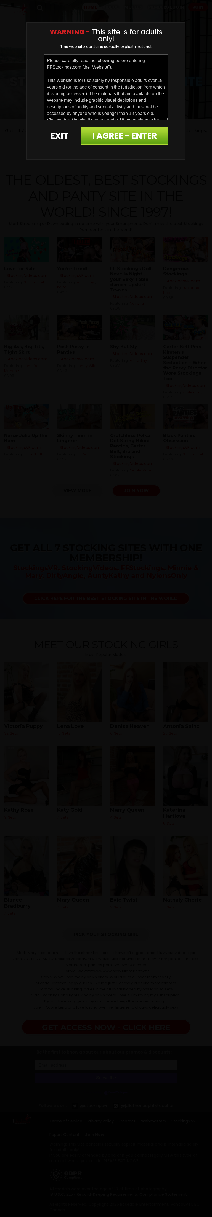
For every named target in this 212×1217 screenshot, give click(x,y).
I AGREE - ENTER (124, 136)
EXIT (59, 136)
